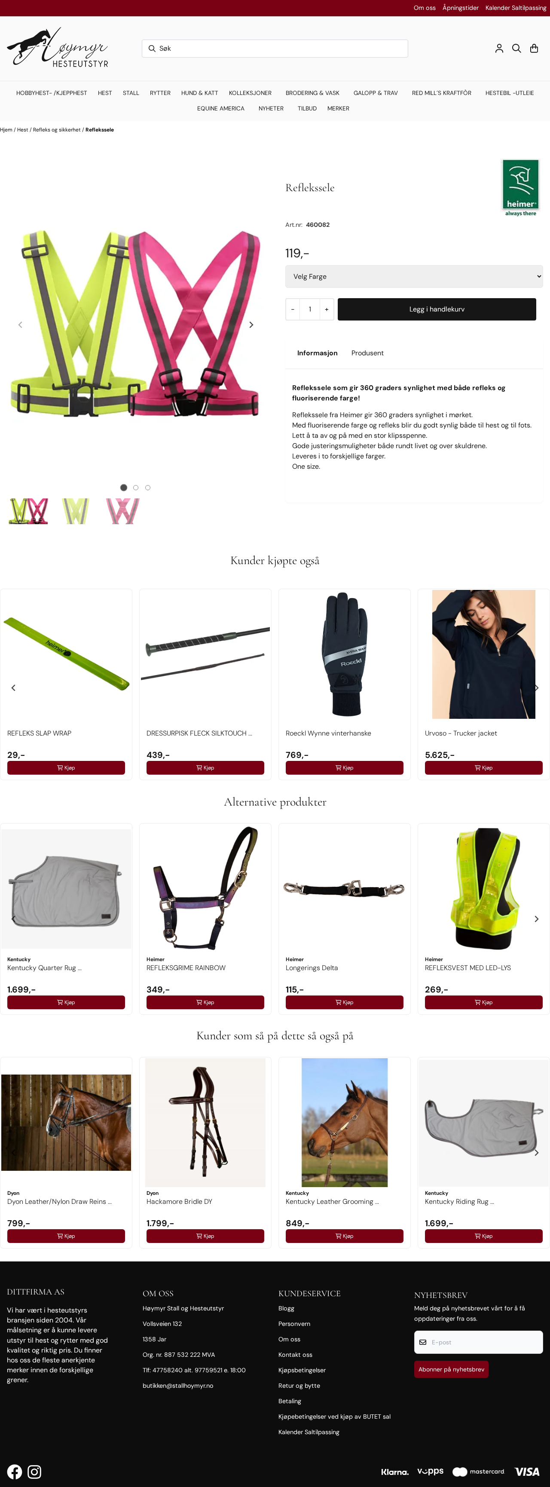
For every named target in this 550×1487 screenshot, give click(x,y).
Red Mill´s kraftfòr (441, 93)
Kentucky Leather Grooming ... (332, 1201)
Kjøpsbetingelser (302, 1370)
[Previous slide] (21, 325)
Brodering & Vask (312, 93)
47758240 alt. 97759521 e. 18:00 (199, 1370)
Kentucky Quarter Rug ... (44, 967)
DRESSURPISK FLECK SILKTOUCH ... (199, 733)
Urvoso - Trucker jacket (461, 733)
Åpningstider (461, 8)
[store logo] (61, 48)
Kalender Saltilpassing (516, 8)
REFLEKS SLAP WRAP (39, 733)
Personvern (294, 1324)
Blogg (286, 1308)
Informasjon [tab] (317, 352)
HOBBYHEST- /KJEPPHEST (51, 93)
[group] (66, 684)
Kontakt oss (295, 1355)
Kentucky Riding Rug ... (459, 1201)
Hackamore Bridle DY (179, 1201)
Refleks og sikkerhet (57, 129)
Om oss (425, 8)
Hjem (7, 129)
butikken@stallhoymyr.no (178, 1385)
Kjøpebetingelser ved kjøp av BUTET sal (334, 1416)
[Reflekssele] (135, 324)
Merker (338, 108)
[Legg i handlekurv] (437, 309)
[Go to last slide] (14, 688)
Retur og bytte (299, 1385)
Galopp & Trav (376, 93)
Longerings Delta (312, 967)
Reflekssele (100, 129)
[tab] (124, 488)
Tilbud (307, 108)
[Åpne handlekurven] (534, 48)
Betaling (289, 1401)
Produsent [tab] (367, 352)
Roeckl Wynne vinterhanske (328, 733)
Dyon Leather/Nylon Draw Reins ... (59, 1201)
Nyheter (271, 108)
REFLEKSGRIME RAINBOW (186, 967)
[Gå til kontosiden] (499, 48)
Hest (23, 129)
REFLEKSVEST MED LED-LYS (468, 967)
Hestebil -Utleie (510, 93)
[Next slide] (251, 325)
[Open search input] (516, 48)
